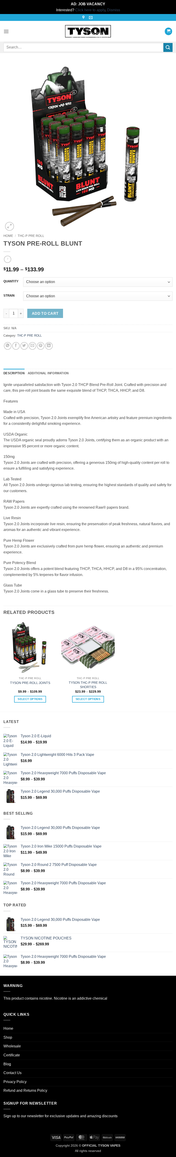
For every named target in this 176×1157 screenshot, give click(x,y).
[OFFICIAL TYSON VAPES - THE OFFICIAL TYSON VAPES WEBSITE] (88, 31)
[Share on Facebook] (16, 346)
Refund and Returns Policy (25, 1090)
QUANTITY (11, 281)
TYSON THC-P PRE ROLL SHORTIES (88, 685)
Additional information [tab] (48, 373)
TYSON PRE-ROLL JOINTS (30, 683)
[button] (6, 31)
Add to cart (45, 313)
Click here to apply (90, 10)
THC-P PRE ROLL (31, 236)
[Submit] (168, 47)
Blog (7, 1064)
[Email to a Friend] (32, 346)
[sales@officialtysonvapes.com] (91, 17)
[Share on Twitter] (24, 346)
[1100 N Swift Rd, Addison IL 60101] (84, 17)
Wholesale (12, 1046)
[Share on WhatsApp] (7, 346)
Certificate (11, 1055)
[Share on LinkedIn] (49, 346)
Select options (30, 699)
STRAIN (8, 295)
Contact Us (12, 1073)
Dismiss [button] (113, 10)
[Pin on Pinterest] (40, 346)
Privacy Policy (15, 1082)
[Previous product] (7, 259)
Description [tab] (14, 373)
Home (8, 236)
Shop (7, 1037)
